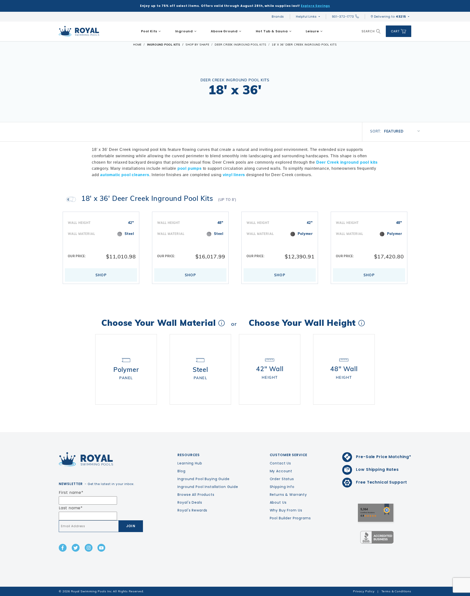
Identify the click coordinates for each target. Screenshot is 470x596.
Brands (278, 16)
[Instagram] (89, 548)
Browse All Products (195, 494)
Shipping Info (282, 486)
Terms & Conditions (396, 591)
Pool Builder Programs (290, 518)
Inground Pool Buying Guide (203, 478)
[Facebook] (63, 548)
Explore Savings (315, 6)
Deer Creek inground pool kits (347, 162)
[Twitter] (76, 548)
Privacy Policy (364, 591)
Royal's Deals (189, 502)
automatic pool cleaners (124, 175)
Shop (101, 275)
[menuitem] (151, 31)
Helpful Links (306, 16)
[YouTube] (101, 548)
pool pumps (189, 168)
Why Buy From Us (286, 510)
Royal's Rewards (192, 510)
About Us (278, 502)
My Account (281, 471)
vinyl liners (234, 175)
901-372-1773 (343, 16)
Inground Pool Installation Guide (207, 486)
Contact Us (280, 463)
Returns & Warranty (288, 494)
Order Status (282, 478)
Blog (181, 471)
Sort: (375, 131)
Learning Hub (189, 463)
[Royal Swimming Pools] (99, 459)
